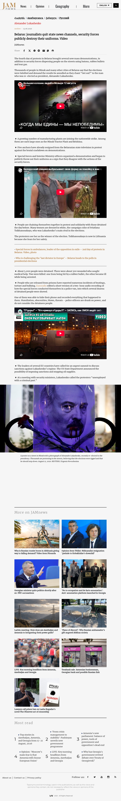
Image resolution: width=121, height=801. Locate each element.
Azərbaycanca (35, 18)
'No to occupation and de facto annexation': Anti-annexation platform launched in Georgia (84, 591)
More (86, 6)
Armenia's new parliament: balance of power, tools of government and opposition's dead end (93, 739)
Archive (18, 29)
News (23, 6)
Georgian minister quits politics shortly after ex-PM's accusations (35, 591)
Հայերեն (19, 18)
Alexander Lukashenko (27, 23)
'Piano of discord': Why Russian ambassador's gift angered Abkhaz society (83, 631)
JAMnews (19, 44)
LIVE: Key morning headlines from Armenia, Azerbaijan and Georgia (35, 670)
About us (6, 778)
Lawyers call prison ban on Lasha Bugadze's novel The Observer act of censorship (34, 710)
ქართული (51, 18)
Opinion (40, 6)
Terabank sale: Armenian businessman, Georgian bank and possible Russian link (81, 670)
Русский (64, 18)
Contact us (19, 778)
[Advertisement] (60, 484)
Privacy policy (34, 778)
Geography (62, 6)
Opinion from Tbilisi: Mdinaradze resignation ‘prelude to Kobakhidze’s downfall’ (83, 552)
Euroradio (41, 285)
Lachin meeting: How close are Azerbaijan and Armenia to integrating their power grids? (36, 631)
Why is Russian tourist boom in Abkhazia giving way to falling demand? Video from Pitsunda (36, 552)
